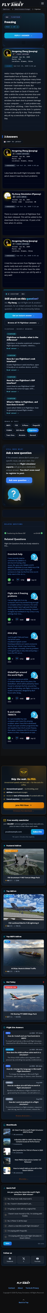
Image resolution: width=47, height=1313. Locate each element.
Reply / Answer (22, 36)
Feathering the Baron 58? (16, 533)
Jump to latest (13, 142)
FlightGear (38, 9)
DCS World (20, 430)
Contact (11, 1288)
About (20, 1288)
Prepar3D (36, 425)
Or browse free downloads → (23, 811)
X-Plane (25, 425)
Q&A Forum (6, 9)
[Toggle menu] (42, 3)
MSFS (8, 425)
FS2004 (9, 430)
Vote (7, 1243)
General (33, 435)
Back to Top (23, 1302)
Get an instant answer (24, 315)
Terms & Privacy (32, 1288)
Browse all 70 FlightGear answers (23, 323)
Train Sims (10, 435)
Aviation (22, 435)
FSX (16, 425)
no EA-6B (37, 533)
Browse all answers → (24, 1116)
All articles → (23, 1179)
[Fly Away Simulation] (20, 3)
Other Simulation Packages (22, 9)
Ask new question (19, 480)
